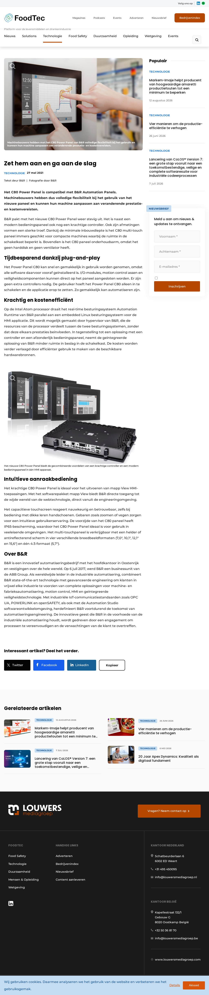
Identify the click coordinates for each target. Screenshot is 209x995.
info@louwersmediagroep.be (176, 938)
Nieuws (10, 36)
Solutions (29, 36)
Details (174, 985)
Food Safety (78, 36)
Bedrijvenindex (189, 17)
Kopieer (112, 665)
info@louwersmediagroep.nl (176, 877)
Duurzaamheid (105, 36)
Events (117, 17)
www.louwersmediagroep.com (178, 959)
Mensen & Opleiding (23, 879)
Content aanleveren (70, 879)
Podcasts (99, 17)
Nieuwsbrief (159, 17)
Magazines (78, 17)
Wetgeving (153, 36)
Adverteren (136, 17)
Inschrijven (177, 286)
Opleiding (130, 36)
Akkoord (194, 985)
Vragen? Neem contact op (167, 811)
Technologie (52, 36)
